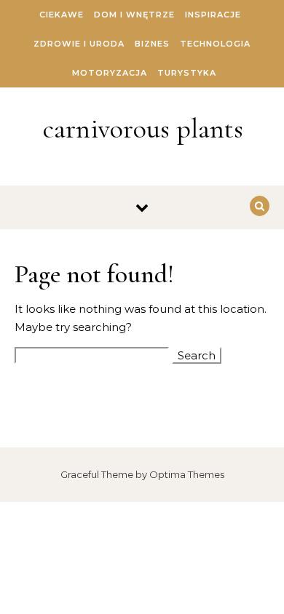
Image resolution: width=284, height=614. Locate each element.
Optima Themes (186, 474)
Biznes (152, 44)
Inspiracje (213, 14)
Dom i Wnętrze (134, 14)
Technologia (215, 44)
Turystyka (186, 73)
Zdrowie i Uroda (79, 44)
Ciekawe (61, 14)
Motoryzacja (109, 73)
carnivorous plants (143, 128)
